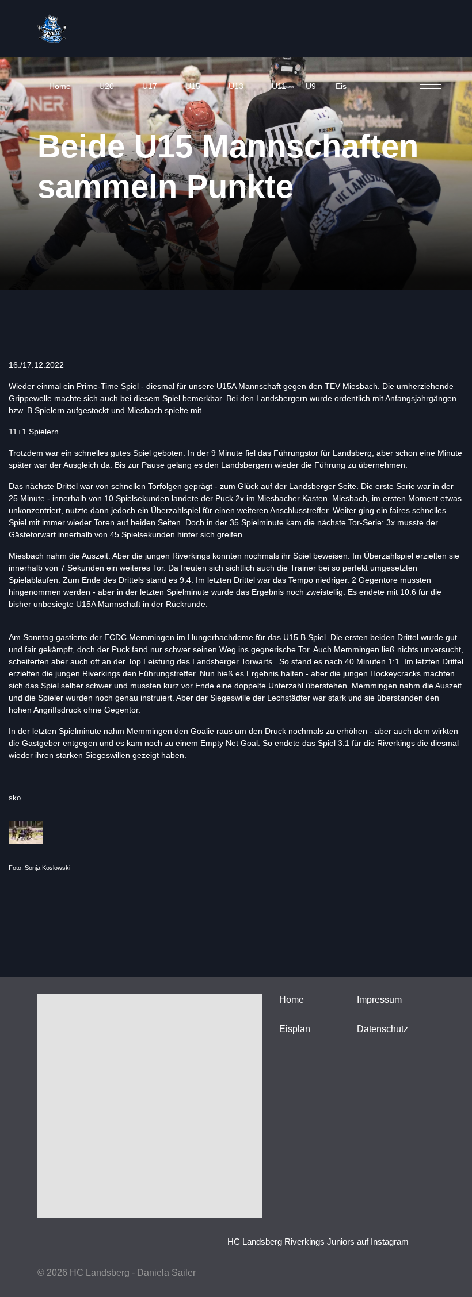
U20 (106, 86)
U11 (279, 86)
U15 (192, 86)
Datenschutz (382, 1029)
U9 (311, 86)
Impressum (379, 999)
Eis (341, 86)
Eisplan (294, 1029)
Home (60, 86)
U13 (236, 86)
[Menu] (427, 86)
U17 (149, 86)
